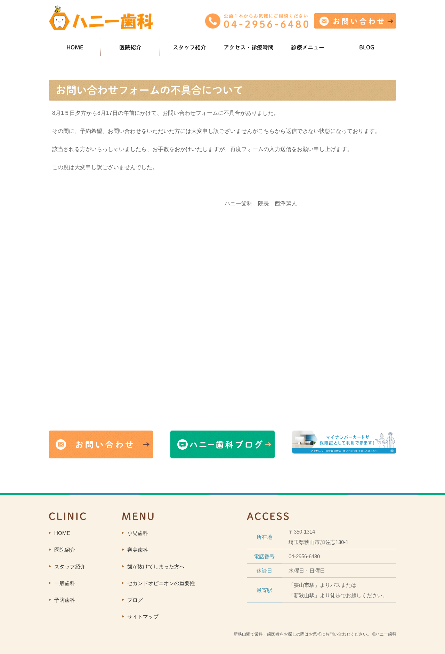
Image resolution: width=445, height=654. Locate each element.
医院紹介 (130, 47)
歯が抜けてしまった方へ (156, 566)
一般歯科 (64, 583)
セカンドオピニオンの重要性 (161, 583)
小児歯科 (137, 533)
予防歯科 (64, 600)
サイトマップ (143, 617)
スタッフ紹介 (189, 47)
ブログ (135, 600)
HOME (74, 47)
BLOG (366, 47)
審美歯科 (137, 550)
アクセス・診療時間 (249, 47)
